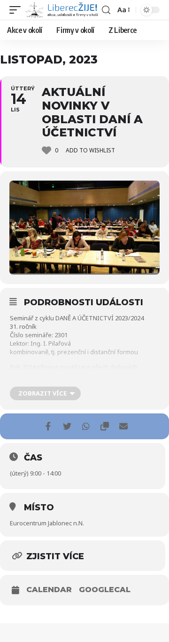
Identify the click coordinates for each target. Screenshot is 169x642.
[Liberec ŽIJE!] (62, 10)
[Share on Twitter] (67, 426)
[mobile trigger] (17, 10)
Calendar (49, 590)
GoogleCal (105, 590)
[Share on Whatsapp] (85, 426)
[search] (106, 10)
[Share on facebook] (48, 426)
